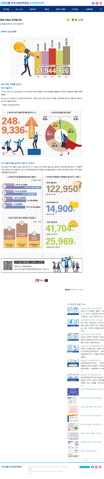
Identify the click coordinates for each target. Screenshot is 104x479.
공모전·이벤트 (60, 9)
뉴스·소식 (19, 9)
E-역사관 (75, 9)
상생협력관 (89, 9)
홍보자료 (32, 9)
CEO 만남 (6, 9)
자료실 (47, 9)
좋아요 (43, 280)
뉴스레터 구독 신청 (84, 467)
